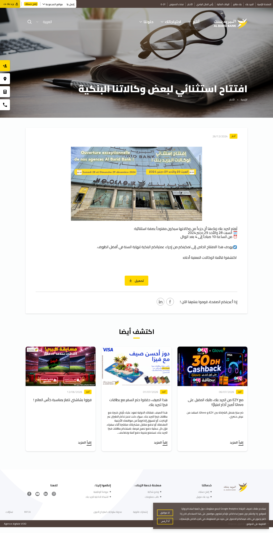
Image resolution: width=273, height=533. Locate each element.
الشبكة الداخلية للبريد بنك (97, 496)
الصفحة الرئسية (264, 4)
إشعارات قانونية (140, 512)
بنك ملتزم (237, 4)
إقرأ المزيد (236, 443)
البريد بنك (249, 4)
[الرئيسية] (230, 23)
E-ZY (163, 4)
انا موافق (165, 512)
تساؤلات (9, 512)
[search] (30, 22)
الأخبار (190, 4)
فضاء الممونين (176, 4)
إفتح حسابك (31, 4)
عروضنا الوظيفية (101, 491)
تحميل (139, 281)
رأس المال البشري (204, 4)
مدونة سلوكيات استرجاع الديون (108, 512)
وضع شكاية (153, 491)
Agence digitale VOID (15, 523)
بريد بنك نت (8, 4)
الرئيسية (244, 99)
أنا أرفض (165, 521)
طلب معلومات (152, 496)
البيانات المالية (223, 4)
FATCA (27, 512)
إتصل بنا (70, 4)
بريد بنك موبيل (202, 496)
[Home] (235, 487)
